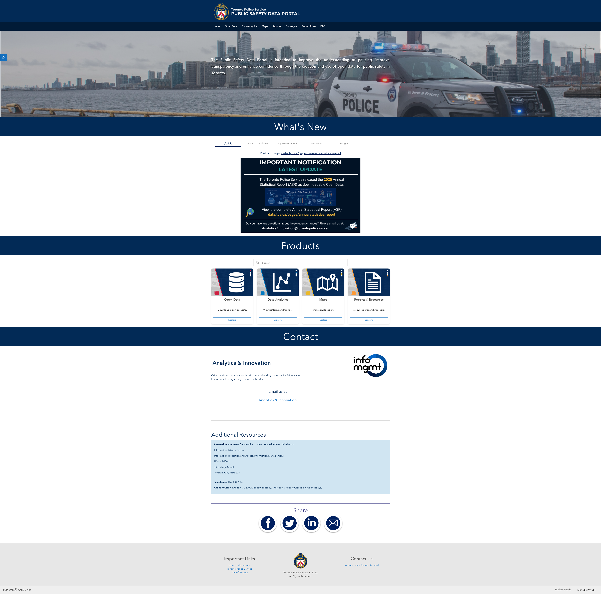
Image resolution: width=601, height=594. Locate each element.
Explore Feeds (563, 589)
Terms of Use (309, 26)
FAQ (322, 26)
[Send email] (333, 522)
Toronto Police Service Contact (361, 564)
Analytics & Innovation (277, 400)
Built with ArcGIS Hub (17, 589)
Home (217, 26)
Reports (277, 26)
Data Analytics (249, 26)
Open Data (231, 26)
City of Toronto (239, 572)
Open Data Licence (239, 564)
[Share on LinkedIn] (311, 522)
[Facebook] (268, 522)
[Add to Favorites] (3, 57)
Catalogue (291, 26)
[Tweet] (289, 522)
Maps (265, 26)
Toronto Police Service (239, 568)
